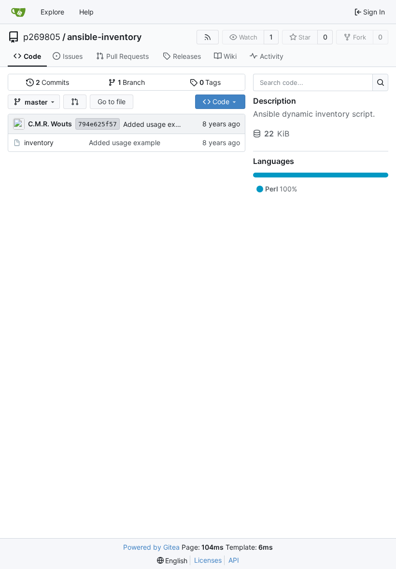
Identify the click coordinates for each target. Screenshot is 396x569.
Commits (53, 82)
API (233, 560)
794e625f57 (97, 124)
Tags (210, 82)
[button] (74, 102)
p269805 (41, 37)
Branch (131, 82)
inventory (39, 142)
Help (86, 12)
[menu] (172, 560)
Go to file (112, 101)
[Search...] (380, 82)
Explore (52, 12)
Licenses (208, 560)
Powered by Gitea (151, 547)
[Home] (18, 12)
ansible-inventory (104, 37)
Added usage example (159, 124)
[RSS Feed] (208, 37)
